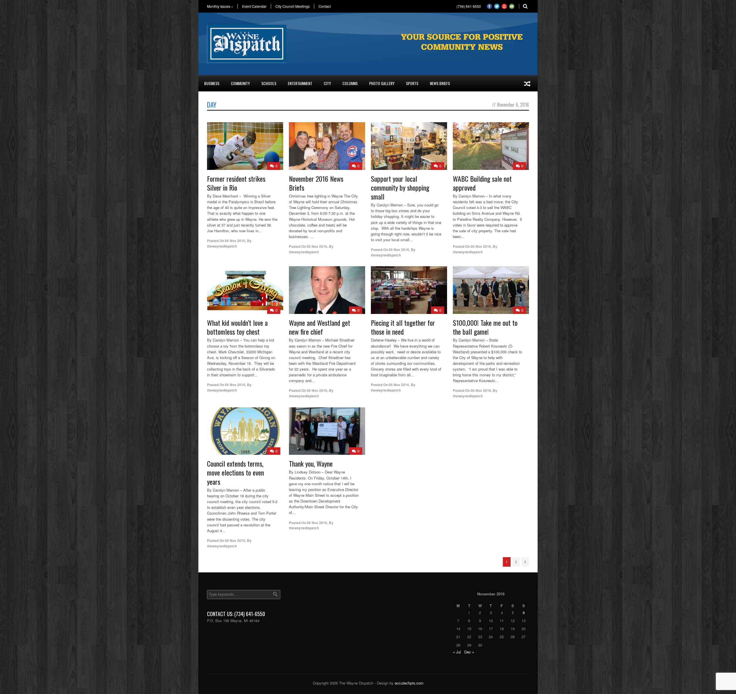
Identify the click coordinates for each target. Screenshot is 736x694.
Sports (412, 83)
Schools (268, 83)
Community (240, 83)
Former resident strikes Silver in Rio (236, 183)
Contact (325, 6)
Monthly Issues (220, 6)
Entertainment (300, 83)
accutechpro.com (409, 683)
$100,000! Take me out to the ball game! (485, 327)
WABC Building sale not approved (482, 183)
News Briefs (440, 83)
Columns (350, 83)
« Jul (457, 652)
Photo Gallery (381, 83)
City (327, 83)
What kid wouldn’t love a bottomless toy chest (237, 327)
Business (211, 83)
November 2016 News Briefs (316, 183)
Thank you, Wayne (311, 463)
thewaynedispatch (222, 246)
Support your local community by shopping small (400, 187)
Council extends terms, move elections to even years (235, 472)
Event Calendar (254, 6)
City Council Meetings (292, 6)
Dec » (469, 652)
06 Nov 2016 (235, 240)
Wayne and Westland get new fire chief (319, 327)
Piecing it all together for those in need (403, 327)
